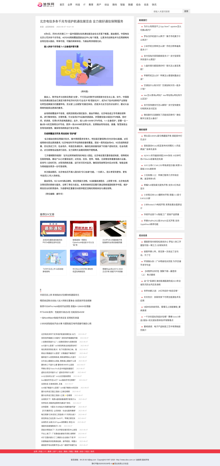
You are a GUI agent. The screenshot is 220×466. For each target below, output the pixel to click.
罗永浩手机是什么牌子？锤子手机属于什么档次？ (160, 38)
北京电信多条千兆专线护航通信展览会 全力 (58, 334)
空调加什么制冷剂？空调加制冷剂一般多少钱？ (160, 87)
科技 (77, 4)
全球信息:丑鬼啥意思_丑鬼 (51, 384)
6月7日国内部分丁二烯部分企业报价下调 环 (58, 437)
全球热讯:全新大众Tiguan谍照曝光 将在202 (58, 422)
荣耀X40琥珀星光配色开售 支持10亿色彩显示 (160, 187)
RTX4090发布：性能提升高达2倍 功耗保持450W (62, 312)
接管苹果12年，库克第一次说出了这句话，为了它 (159, 253)
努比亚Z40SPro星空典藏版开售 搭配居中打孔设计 (161, 138)
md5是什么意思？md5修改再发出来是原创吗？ (59, 346)
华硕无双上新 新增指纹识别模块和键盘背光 (59, 294)
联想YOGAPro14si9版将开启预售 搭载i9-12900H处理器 (65, 306)
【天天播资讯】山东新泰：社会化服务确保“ (58, 411)
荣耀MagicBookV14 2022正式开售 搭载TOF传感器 (112, 270)
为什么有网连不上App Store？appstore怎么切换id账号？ (160, 28)
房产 (99, 4)
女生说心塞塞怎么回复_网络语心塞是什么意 (58, 361)
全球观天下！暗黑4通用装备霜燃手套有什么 (58, 399)
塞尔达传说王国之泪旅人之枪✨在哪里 (56, 395)
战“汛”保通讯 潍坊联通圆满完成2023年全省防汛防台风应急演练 (160, 283)
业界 (70, 4)
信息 (146, 4)
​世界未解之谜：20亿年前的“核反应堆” (161, 291)
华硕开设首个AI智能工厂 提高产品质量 (161, 214)
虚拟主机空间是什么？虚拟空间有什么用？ (58, 372)
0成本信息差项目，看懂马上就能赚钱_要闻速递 (160, 309)
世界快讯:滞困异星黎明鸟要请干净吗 (55, 403)
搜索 (186, 11)
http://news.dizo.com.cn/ (126, 459)
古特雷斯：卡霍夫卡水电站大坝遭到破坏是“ (58, 407)
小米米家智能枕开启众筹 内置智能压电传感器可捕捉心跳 (65, 323)
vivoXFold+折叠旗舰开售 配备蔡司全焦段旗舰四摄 (112, 241)
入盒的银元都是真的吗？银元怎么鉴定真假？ (160, 67)
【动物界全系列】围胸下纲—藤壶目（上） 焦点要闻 (158, 273)
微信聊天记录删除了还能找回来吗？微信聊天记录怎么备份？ (160, 116)
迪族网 (138, 459)
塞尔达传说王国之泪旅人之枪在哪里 (55, 392)
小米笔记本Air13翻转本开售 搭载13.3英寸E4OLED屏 (160, 196)
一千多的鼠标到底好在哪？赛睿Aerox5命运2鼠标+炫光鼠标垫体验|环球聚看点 (160, 318)
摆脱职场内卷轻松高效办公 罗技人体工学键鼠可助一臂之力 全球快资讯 (160, 243)
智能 (122, 4)
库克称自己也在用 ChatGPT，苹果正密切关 (58, 418)
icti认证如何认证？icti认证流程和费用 (56, 376)
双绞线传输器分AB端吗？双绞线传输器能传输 (59, 338)
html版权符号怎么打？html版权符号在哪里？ (58, 380)
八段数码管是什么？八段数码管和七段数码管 (59, 342)
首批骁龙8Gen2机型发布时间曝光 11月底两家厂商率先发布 (160, 147)
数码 (114, 4)
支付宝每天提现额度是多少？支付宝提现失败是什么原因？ (160, 58)
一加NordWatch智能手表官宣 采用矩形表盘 (59, 317)
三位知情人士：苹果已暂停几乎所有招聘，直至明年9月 (159, 177)
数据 (130, 4)
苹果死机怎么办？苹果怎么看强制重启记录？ (160, 77)
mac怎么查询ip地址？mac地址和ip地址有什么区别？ (161, 97)
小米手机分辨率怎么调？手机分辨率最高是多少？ (160, 48)
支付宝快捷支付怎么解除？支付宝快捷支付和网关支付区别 (160, 107)
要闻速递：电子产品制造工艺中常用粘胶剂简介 (160, 328)
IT (84, 4)
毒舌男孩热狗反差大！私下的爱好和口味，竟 (59, 349)
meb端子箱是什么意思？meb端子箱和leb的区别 (59, 388)
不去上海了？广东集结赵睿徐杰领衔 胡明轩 (58, 434)
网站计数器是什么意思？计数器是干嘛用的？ (59, 353)
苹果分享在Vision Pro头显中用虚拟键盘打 (57, 369)
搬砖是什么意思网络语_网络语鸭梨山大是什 (58, 357)
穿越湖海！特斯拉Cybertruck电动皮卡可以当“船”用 (83, 242)
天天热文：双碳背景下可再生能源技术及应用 (160, 299)
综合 (138, 4)
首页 (63, 4)
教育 (91, 4)
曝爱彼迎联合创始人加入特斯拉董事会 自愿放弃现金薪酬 (65, 300)
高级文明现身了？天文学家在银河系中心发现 (59, 430)
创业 (107, 4)
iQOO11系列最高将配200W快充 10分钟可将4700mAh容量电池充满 (160, 157)
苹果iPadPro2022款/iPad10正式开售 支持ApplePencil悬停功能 (159, 222)
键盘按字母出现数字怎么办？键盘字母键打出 (59, 445)
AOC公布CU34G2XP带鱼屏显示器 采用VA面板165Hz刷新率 (161, 167)
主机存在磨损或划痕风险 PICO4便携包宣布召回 (52, 241)
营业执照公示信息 (121, 463)
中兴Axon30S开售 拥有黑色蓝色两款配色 (83, 270)
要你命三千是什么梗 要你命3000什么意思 (57, 365)
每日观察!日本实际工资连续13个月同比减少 (58, 414)
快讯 (154, 4)
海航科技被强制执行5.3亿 (51, 426)
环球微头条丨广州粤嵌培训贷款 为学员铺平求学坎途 (160, 263)
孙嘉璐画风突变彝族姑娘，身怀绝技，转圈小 (59, 441)
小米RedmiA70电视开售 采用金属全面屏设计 (161, 206)
